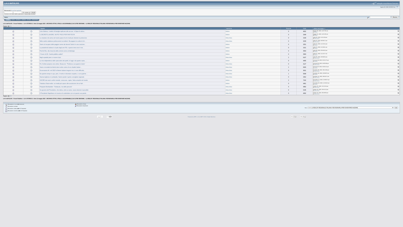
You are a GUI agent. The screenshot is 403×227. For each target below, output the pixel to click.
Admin (228, 31)
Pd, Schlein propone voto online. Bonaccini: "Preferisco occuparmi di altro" (62, 64)
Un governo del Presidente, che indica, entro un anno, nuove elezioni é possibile (64, 90)
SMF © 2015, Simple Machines (207, 116)
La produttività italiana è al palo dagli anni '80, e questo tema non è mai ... (62, 47)
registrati (18, 10)
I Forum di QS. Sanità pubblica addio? (51, 54)
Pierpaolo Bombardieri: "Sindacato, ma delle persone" (56, 87)
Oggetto (42, 28)
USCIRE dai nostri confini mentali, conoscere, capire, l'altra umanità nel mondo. (64, 80)
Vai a (306, 107)
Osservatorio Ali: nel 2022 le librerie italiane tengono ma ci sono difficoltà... (62, 70)
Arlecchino (229, 38)
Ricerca (18, 19)
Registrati (35, 19)
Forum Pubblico (18, 23)
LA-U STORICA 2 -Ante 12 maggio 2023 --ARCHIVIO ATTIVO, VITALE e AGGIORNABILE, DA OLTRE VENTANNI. (54, 23)
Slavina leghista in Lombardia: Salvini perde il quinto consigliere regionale (62, 77)
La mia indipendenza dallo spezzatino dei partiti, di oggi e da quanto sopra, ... (63, 60)
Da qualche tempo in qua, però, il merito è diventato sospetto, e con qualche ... (64, 74)
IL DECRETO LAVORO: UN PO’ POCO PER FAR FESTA (57, 34)
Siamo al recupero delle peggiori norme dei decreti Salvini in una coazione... (63, 44)
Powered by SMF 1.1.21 (194, 116)
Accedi (13, 10)
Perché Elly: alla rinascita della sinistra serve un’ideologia (57, 51)
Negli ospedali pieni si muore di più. (50, 57)
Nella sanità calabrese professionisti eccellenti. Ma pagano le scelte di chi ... (63, 41)
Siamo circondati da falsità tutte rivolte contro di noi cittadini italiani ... (61, 67)
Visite (304, 28)
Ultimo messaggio (319, 28)
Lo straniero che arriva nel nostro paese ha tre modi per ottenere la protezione (63, 38)
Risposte (288, 28)
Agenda (24, 19)
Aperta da (229, 28)
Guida (13, 19)
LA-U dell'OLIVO (7, 23)
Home (8, 19)
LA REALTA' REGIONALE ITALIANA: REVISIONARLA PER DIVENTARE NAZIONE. (108, 23)
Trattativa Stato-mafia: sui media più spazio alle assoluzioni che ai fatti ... (62, 83)
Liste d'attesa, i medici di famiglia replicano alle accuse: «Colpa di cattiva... (62, 31)
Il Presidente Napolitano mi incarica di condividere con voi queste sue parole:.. (63, 93)
